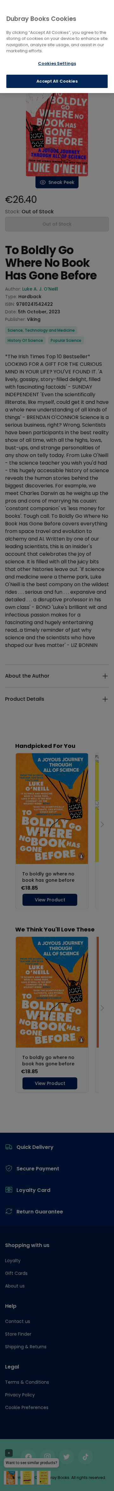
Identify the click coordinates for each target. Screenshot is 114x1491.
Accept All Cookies (56, 81)
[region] (57, 46)
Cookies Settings (57, 63)
